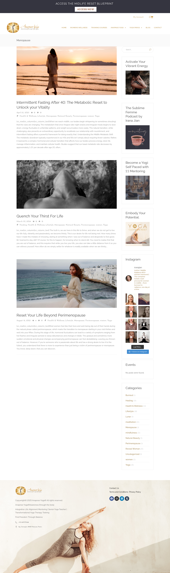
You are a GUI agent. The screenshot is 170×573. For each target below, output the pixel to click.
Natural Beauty (64, 116)
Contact (158, 28)
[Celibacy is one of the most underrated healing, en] (144, 299)
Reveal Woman (133, 449)
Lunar (128, 416)
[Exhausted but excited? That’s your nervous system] (131, 312)
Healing (23, 225)
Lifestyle (41, 116)
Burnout (129, 395)
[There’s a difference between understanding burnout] (144, 337)
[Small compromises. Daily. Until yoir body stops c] (131, 337)
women (91, 116)
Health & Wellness (28, 116)
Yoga (97, 116)
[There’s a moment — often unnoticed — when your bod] (131, 324)
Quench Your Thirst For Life (40, 216)
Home (64, 28)
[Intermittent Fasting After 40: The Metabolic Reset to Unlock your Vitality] (67, 70)
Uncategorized (132, 454)
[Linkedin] (122, 498)
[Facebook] (111, 498)
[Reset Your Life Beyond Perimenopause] (67, 283)
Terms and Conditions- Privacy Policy (125, 492)
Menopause (51, 116)
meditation (131, 422)
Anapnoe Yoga (117, 28)
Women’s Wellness (78, 28)
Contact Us (114, 488)
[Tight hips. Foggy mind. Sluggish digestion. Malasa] (144, 324)
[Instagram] (116, 498)
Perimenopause (80, 116)
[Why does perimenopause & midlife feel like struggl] (144, 312)
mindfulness (131, 433)
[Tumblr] (127, 498)
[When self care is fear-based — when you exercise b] (131, 299)
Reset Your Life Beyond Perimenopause (51, 315)
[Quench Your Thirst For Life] (67, 184)
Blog (148, 28)
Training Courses (99, 28)
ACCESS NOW (85, 9)
